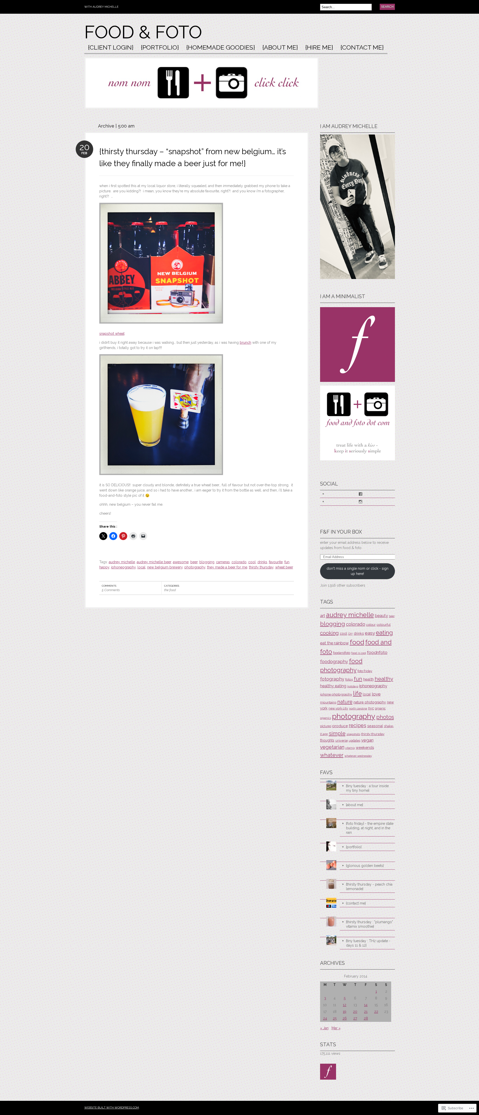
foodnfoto (377, 652)
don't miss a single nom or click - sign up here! (357, 571)
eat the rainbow (334, 643)
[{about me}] (357, 799)
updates (354, 740)
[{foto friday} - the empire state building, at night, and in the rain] (357, 818)
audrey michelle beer (154, 562)
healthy (384, 679)
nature (345, 702)
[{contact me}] (357, 898)
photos (385, 717)
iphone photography (336, 694)
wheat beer (284, 567)
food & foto (143, 32)
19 (344, 1012)
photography (194, 567)
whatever (332, 755)
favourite (276, 562)
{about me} (280, 47)
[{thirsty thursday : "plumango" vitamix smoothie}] (357, 916)
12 (344, 1005)
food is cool (358, 653)
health (368, 679)
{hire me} (319, 47)
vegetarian (332, 747)
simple (337, 733)
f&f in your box (341, 532)
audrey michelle (122, 562)
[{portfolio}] (357, 841)
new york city (338, 708)
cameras (223, 562)
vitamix (350, 747)
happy (104, 567)
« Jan (324, 1028)
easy (370, 633)
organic (380, 708)
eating (384, 632)
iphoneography (123, 567)
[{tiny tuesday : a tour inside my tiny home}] (357, 780)
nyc (371, 708)
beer (194, 562)
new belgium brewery (165, 567)
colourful (384, 625)
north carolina (358, 708)
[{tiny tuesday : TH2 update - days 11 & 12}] (357, 935)
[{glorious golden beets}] (357, 860)
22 (376, 1012)
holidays (352, 686)
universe (341, 740)
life (357, 693)
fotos (349, 679)
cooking (329, 633)
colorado (239, 562)
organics (325, 718)
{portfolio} (160, 47)
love (376, 694)
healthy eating (333, 686)
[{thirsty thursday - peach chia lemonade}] (357, 879)
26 (345, 1018)
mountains (328, 702)
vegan (367, 740)
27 (355, 1018)
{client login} (110, 47)
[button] (161, 263)
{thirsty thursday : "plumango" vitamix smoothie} (369, 924)
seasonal (375, 726)
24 (325, 1018)
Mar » (336, 1028)
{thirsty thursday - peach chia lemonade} (369, 886)
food (357, 642)
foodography (334, 661)
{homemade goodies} (220, 47)
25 (335, 1018)
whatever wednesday (358, 756)
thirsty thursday (261, 567)
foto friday (365, 671)
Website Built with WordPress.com (111, 1107)
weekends (365, 747)
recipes (357, 725)
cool (252, 562)
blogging (206, 562)
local (141, 567)
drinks (262, 562)
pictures (325, 726)
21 (365, 1012)
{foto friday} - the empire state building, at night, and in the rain (369, 828)
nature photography (370, 702)
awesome (181, 562)
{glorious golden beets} (365, 866)
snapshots (353, 734)
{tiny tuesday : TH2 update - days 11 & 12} (368, 943)
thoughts (327, 740)
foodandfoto (341, 653)
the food (170, 590)
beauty (381, 615)
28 (366, 1018)
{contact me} (362, 47)
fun (286, 562)
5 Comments (111, 590)
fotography (332, 679)
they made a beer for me (227, 567)
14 (365, 1005)
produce (340, 726)
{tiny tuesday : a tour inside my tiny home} (367, 788)
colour (371, 625)
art (322, 615)
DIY (350, 633)
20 (355, 1012)
